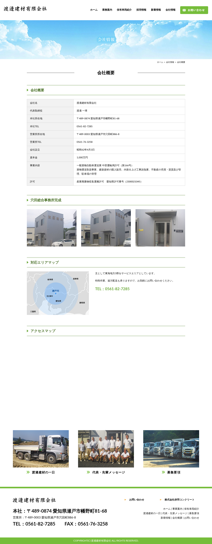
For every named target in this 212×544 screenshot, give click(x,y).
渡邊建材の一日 (152, 513)
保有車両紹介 (124, 10)
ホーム (94, 10)
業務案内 (107, 10)
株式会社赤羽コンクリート (179, 499)
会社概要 (177, 518)
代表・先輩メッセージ (174, 513)
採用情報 (141, 10)
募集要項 (194, 513)
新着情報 (156, 10)
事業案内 (177, 509)
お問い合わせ (136, 499)
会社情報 (171, 10)
